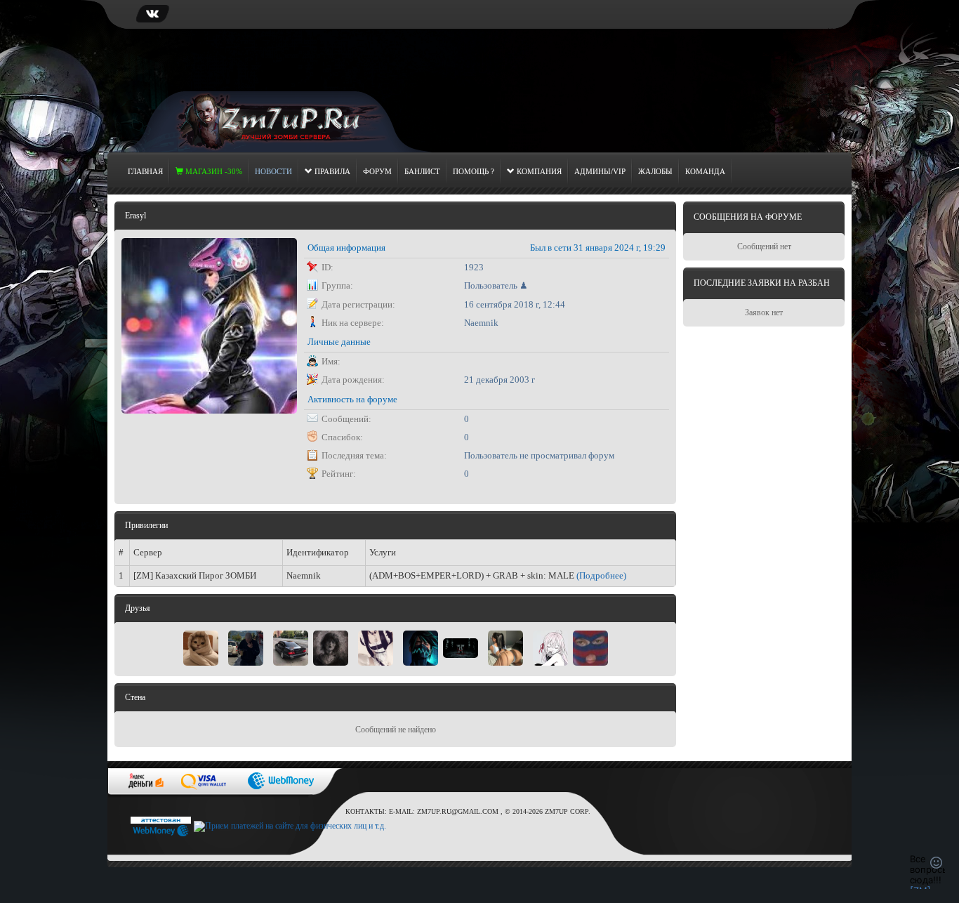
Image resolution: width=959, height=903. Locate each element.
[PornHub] (200, 647)
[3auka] (375, 647)
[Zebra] (550, 647)
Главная (145, 171)
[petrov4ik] (460, 647)
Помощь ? (473, 171)
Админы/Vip (600, 171)
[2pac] (290, 647)
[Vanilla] (330, 647)
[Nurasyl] (420, 647)
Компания (538, 171)
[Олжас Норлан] (590, 647)
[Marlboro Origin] (245, 647)
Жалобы (655, 171)
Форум (377, 171)
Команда (705, 171)
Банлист (422, 171)
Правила (331, 171)
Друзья (137, 608)
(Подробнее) (601, 575)
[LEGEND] (505, 647)
